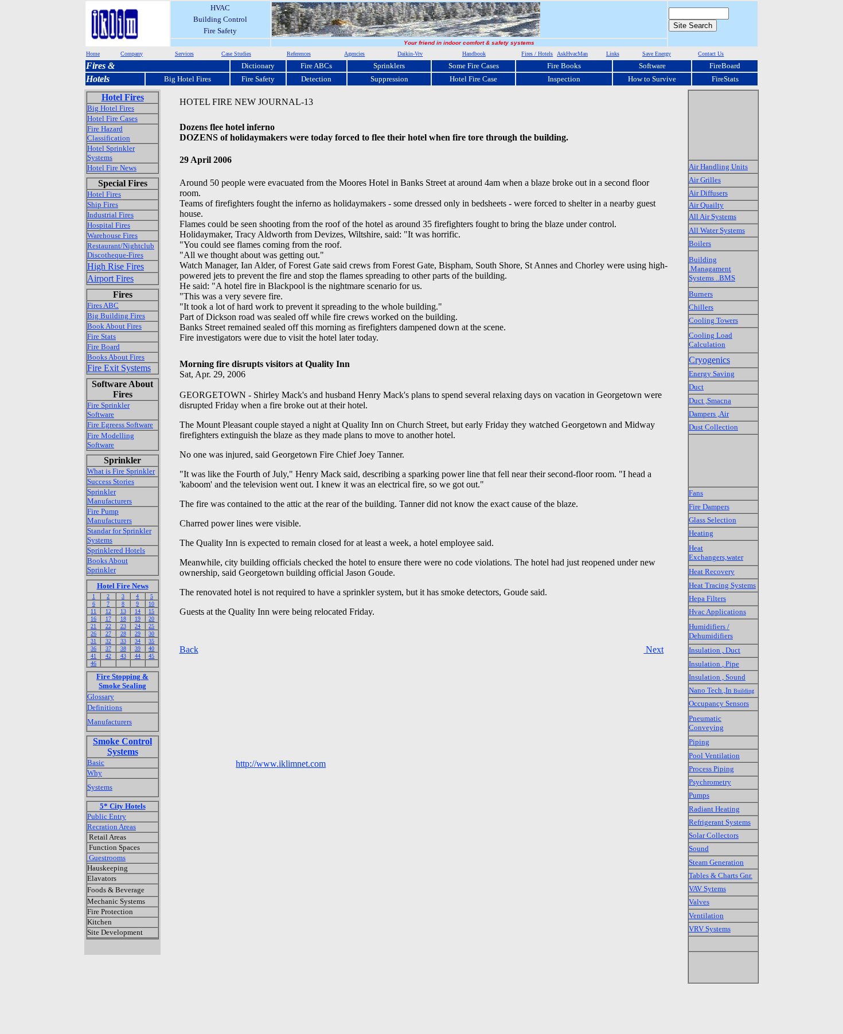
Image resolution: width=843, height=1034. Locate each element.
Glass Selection (712, 520)
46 (93, 663)
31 (93, 641)
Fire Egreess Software (120, 424)
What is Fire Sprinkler (121, 471)
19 (137, 618)
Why (94, 772)
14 (137, 611)
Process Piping (711, 768)
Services (184, 53)
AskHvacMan (572, 53)
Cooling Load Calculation (710, 340)
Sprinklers (389, 65)
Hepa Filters (707, 598)
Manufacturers (109, 721)
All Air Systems (712, 216)
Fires (96, 66)
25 (151, 626)
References (299, 53)
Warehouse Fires (112, 235)
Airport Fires (110, 278)
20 (151, 618)
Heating (701, 533)
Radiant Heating (714, 809)
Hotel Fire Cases (112, 118)
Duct (696, 387)
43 (123, 656)
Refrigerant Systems (720, 822)
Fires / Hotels (537, 53)
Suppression (389, 79)
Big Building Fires (116, 315)
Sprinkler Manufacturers (109, 496)
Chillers (701, 307)
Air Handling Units (718, 166)
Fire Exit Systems (119, 368)
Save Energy (656, 53)
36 (93, 648)
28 (123, 633)
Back (188, 649)
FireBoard (724, 65)
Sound (699, 848)
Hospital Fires (108, 225)
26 (93, 633)
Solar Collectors (714, 835)
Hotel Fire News (111, 167)
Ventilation (706, 915)
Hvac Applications (717, 611)
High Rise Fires (115, 266)
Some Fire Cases (473, 65)
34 (137, 641)
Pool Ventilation (714, 755)
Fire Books (564, 65)
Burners (701, 294)
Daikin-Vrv (410, 53)
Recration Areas (111, 826)
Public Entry (106, 816)
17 (108, 618)
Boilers (700, 243)
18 (123, 618)
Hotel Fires (123, 97)
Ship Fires (102, 204)
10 (151, 603)
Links (612, 53)
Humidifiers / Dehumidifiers (711, 631)
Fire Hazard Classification (108, 133)
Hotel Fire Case (473, 79)
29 (137, 633)
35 (151, 641)
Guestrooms (106, 857)
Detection (316, 79)
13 (123, 611)
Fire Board (103, 346)
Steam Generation (716, 862)
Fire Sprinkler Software (108, 410)
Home (93, 53)
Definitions (104, 707)
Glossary (100, 696)
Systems (99, 787)
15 (151, 611)
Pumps (699, 795)
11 (93, 611)
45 (151, 656)
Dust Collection (713, 427)
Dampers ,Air (709, 413)
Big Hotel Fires (187, 79)
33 (123, 641)
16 (93, 618)
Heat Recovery (712, 571)
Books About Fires (116, 357)
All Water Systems (717, 230)
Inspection (564, 79)
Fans (696, 493)
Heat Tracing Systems (722, 585)
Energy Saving (712, 373)
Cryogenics (709, 360)
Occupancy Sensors (719, 703)
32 (108, 641)
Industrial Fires (110, 214)
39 (137, 648)
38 (123, 648)
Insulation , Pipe (714, 664)
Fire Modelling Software (110, 440)
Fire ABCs (316, 65)
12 (108, 611)
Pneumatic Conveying (706, 723)
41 (93, 656)
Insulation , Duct (714, 650)
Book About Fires (114, 326)
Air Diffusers (708, 193)
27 (108, 633)
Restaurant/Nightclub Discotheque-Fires (120, 250)
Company (131, 53)
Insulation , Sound (717, 677)
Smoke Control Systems (122, 746)
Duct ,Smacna (710, 400)
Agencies (354, 53)
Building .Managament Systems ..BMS (712, 268)
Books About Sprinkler (107, 565)
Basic (95, 762)
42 (108, 656)
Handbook (474, 53)
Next (653, 649)
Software (652, 65)
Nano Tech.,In (721, 690)
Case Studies (236, 53)
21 (93, 626)
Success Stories (110, 481)
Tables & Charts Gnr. (720, 875)
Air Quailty (706, 205)
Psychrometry (710, 782)
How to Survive (652, 79)
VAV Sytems (707, 888)
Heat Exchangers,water (716, 552)
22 (108, 626)
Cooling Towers (713, 320)
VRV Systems (710, 928)
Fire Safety (258, 79)
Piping (699, 742)
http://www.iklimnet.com (281, 763)
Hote (95, 79)
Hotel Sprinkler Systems (111, 153)
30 (151, 633)
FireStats (725, 79)
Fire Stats (101, 336)
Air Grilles (705, 179)
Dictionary (258, 65)
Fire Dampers (709, 506)
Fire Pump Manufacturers (109, 516)
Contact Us (711, 53)
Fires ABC (103, 305)
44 (137, 656)
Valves (699, 902)
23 (123, 626)
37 (108, 648)
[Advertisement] (388, 349)
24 (137, 626)
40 (151, 648)
